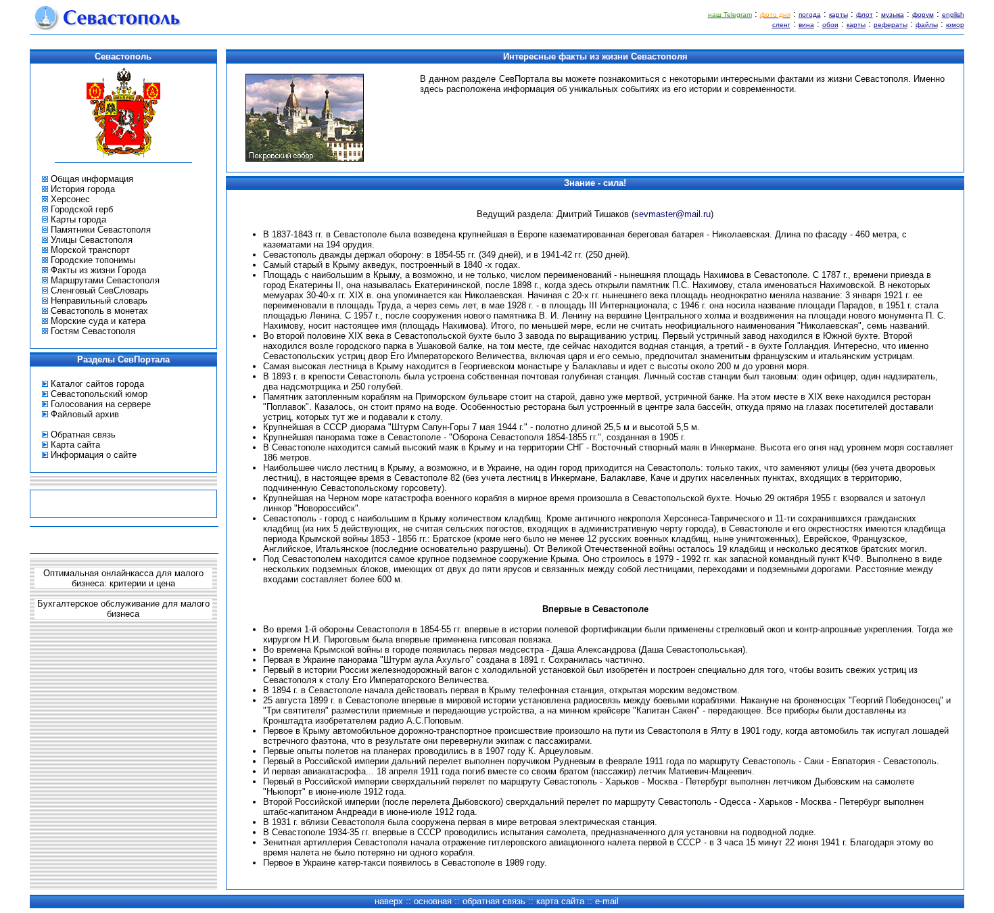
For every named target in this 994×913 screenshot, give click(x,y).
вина (806, 24)
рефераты (890, 24)
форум (923, 14)
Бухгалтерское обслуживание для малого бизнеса (123, 609)
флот (864, 14)
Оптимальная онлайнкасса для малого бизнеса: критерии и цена (123, 578)
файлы (927, 24)
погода (810, 14)
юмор (955, 24)
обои (830, 24)
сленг (781, 24)
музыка (892, 14)
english (953, 14)
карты (838, 14)
